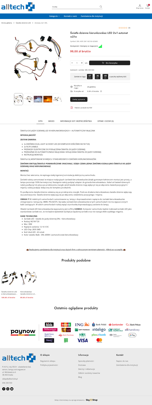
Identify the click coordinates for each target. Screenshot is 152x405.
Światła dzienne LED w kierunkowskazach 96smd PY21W (9, 293)
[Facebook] (3, 388)
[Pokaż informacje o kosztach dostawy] (101, 91)
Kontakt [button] (119, 355)
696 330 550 (7, 383)
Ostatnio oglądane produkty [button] (76, 308)
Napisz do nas (122, 361)
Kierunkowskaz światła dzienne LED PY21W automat (28, 293)
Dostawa (82, 365)
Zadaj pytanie (79, 99)
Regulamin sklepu (47, 361)
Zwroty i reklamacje (86, 369)
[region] (100, 76)
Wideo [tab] (51, 121)
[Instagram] (7, 388)
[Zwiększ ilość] (81, 63)
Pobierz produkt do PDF (83, 108)
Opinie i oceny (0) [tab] (105, 121)
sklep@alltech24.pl (10, 379)
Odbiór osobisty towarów (89, 373)
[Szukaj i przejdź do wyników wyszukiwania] (100, 6)
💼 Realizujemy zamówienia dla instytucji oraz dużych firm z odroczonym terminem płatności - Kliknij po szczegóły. (74, 249)
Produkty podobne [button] (76, 260)
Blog (80, 377)
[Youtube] (11, 388)
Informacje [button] (83, 355)
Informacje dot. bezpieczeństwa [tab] (76, 121)
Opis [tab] (40, 121)
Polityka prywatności (49, 365)
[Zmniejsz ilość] (72, 63)
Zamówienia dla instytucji (127, 365)
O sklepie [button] (45, 355)
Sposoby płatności (86, 361)
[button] (55, 16)
